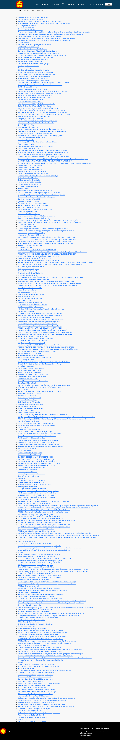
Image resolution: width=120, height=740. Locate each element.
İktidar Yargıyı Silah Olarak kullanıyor (30, 370)
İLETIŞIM (81, 4)
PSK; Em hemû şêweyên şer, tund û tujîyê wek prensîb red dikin (39, 554)
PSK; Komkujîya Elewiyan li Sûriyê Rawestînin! (33, 336)
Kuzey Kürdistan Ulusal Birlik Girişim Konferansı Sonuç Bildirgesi (39, 93)
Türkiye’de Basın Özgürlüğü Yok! (28, 269)
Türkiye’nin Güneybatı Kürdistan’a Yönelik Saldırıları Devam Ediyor (39, 326)
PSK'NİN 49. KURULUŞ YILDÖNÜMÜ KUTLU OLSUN (34, 544)
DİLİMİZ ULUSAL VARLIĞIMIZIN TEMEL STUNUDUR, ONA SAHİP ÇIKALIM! (42, 110)
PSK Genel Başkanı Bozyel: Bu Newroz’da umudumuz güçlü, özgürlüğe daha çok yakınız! (47, 641)
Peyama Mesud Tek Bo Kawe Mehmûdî (31, 715)
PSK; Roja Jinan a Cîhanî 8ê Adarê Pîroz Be (31, 343)
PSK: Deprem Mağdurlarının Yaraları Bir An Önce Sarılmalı (37, 531)
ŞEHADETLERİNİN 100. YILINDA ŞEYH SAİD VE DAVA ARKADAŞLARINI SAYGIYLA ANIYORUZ (47, 239)
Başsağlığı (21, 478)
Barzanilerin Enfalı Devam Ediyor (29, 214)
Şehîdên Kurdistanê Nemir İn (27, 87)
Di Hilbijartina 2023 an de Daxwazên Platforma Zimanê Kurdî (38, 635)
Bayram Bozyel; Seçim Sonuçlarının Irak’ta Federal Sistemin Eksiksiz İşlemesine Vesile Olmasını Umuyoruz (53, 159)
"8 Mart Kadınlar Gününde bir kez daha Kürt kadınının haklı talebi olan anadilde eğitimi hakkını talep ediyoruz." (55, 658)
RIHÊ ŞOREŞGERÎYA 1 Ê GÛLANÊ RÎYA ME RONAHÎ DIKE (36, 609)
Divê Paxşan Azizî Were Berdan (28, 379)
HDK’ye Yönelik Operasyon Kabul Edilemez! (32, 355)
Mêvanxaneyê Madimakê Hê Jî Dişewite (31, 235)
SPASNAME (21, 552)
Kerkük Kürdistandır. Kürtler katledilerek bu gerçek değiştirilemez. (40, 575)
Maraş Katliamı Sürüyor (26, 389)
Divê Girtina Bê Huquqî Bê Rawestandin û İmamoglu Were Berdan (40, 313)
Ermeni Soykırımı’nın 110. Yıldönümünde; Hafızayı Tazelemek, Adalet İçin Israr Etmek (46, 281)
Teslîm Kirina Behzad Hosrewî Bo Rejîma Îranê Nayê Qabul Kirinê (39, 434)
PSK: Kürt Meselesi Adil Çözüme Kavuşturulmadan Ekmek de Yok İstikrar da (43, 512)
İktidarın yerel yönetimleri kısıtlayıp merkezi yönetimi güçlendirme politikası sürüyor (46, 231)
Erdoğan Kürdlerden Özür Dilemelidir (30, 404)
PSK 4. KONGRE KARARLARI (27, 248)
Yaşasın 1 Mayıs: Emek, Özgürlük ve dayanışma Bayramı (36, 72)
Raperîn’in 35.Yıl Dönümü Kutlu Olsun (30, 100)
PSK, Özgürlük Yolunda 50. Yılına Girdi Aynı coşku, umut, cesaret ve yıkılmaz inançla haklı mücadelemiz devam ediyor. (56, 417)
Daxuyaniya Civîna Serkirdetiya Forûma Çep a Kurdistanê (37, 351)
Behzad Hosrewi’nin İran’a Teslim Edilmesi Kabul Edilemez (37, 436)
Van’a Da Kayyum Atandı (26, 360)
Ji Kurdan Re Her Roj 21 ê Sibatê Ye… (30, 353)
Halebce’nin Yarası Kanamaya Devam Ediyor (32, 89)
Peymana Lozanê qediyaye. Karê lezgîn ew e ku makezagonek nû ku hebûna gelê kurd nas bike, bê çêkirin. (53, 569)
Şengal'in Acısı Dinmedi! (26, 28)
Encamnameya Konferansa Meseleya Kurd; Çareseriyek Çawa (38, 491)
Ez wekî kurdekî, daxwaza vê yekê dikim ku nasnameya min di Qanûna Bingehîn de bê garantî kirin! (51, 603)
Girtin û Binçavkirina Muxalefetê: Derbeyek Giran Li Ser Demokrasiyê (41, 320)
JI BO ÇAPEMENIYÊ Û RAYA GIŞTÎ (28, 127)
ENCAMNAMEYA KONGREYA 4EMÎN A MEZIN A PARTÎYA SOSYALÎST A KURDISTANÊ (44, 241)
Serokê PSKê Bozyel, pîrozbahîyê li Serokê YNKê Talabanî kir (37, 567)
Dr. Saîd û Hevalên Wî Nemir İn (28, 178)
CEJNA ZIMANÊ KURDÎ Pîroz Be (28, 499)
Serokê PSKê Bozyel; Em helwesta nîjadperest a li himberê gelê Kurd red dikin (43, 501)
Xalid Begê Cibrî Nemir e (26, 296)
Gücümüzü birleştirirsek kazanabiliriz (30, 681)
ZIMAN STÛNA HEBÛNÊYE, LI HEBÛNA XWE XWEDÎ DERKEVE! (38, 108)
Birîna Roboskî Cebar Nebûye (27, 383)
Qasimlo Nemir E (23, 43)
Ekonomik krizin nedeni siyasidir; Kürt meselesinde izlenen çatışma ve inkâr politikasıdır (47, 584)
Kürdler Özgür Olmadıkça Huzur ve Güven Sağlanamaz (36, 442)
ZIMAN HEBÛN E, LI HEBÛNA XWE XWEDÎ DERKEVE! (34, 358)
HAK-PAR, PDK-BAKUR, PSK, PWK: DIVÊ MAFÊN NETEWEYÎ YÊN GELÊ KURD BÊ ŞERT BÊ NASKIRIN (49, 284)
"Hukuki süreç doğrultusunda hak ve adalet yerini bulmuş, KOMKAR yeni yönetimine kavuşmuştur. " (51, 654)
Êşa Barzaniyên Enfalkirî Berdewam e (30, 30)
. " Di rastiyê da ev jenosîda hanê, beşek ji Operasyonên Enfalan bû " (40, 647)
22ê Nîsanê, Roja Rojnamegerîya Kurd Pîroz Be (33, 81)
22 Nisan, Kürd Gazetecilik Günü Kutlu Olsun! (33, 78)
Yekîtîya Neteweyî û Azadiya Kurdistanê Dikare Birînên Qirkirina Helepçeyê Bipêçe (45, 334)
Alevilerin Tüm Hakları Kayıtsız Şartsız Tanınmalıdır (34, 45)
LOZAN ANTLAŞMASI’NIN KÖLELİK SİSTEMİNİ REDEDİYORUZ (37, 461)
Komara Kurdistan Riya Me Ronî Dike (30, 372)
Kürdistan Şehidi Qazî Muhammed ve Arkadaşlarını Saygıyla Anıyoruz (41, 309)
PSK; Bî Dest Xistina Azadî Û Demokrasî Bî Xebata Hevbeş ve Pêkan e (40, 630)
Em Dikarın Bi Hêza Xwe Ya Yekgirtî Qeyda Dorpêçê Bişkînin (37, 51)
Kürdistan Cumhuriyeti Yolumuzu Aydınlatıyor (33, 375)
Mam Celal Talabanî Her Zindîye (28, 421)
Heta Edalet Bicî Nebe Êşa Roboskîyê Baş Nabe (33, 696)
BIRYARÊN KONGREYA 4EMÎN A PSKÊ (30, 246)
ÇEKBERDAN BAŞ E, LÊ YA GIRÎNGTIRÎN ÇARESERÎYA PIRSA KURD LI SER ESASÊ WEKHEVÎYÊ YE (48, 220)
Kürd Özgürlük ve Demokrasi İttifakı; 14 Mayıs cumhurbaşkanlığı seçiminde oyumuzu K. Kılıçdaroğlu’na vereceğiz (55, 607)
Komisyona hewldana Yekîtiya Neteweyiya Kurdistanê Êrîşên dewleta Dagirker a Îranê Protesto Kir (50, 34)
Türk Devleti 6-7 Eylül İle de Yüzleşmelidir (31, 438)
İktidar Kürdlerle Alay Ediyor (27, 290)
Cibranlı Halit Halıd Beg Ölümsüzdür (30, 298)
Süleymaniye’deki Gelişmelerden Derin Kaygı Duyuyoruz (36, 197)
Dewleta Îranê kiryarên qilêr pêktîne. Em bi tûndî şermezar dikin (39, 588)
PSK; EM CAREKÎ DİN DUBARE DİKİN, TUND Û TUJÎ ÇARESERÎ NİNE (39, 563)
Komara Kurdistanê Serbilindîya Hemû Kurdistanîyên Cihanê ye (39, 683)
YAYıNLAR (71, 4)
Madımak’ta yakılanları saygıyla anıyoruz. (31, 474)
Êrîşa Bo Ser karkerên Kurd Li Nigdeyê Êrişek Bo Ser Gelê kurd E (39, 193)
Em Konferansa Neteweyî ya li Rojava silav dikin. (34, 279)
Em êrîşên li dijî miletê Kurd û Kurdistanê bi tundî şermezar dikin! (39, 36)
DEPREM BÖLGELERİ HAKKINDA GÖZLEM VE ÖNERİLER (36, 673)
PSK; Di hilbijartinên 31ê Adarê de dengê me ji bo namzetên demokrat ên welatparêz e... (47, 520)
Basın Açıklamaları (37, 11)
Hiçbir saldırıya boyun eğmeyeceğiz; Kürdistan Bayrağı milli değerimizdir (42, 700)
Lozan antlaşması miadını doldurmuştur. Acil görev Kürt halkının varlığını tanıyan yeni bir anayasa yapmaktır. (54, 571)
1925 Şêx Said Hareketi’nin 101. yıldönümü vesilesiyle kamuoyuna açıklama (42, 112)
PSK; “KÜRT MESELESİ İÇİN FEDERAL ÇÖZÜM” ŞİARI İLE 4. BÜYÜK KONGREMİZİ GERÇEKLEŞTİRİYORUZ (51, 265)
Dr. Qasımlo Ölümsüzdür (26, 224)
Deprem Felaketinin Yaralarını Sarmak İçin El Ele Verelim (36, 664)
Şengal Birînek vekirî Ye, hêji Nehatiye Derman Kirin (35, 210)
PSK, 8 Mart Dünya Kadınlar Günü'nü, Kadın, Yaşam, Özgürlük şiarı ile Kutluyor (44, 527)
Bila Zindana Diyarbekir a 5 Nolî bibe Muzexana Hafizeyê (36, 690)
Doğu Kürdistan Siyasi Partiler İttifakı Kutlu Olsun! (34, 106)
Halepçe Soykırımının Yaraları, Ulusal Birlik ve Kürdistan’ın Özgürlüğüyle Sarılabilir (45, 332)
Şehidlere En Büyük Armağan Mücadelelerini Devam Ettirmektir (39, 463)
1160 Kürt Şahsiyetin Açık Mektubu (29, 605)
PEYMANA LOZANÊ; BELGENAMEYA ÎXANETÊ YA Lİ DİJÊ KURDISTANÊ (40, 599)
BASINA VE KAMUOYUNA (26, 125)
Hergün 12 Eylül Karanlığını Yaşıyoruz (30, 184)
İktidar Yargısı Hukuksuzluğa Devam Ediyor (32, 368)
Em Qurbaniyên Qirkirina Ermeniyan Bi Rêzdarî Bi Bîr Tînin (37, 74)
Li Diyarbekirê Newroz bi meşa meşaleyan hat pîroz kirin (36, 514)
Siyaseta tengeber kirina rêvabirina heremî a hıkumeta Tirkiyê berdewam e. (43, 229)
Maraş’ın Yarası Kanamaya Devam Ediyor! (31, 138)
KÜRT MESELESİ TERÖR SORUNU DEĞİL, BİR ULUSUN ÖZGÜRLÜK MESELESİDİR (44, 23)
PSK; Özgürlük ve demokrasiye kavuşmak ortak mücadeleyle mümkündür (42, 632)
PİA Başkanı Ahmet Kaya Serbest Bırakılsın (32, 489)
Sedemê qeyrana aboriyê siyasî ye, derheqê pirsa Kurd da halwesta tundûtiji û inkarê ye (47, 582)
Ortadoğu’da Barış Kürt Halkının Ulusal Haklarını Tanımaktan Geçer (40, 85)
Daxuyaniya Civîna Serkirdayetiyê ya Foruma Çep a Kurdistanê (38, 260)
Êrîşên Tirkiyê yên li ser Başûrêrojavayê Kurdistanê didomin (37, 324)
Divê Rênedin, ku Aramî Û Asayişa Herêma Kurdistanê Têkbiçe (38, 444)
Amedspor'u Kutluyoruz (26, 68)
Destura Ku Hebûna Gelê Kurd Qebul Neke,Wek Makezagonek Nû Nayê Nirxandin (45, 558)
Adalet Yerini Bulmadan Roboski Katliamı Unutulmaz (35, 694)
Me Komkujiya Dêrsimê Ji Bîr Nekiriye (30, 62)
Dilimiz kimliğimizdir (24, 427)
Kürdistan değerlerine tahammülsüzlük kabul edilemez (36, 702)
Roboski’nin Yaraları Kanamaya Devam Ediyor (33, 381)
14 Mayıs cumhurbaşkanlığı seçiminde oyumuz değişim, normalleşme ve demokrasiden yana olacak (51, 613)
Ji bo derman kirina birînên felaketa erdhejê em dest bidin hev (38, 666)
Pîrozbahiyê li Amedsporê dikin (28, 66)
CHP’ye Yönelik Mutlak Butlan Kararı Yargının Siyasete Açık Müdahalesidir (42, 55)
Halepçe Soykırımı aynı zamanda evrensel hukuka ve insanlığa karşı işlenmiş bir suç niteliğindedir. (50, 649)
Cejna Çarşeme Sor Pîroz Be (27, 292)
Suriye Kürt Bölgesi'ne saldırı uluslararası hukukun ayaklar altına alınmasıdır (43, 590)
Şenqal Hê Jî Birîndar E (25, 451)
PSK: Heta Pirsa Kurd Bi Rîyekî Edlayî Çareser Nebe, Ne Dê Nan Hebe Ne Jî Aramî (44, 510)
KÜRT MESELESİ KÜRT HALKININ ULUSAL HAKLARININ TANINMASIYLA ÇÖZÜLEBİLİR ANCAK (48, 349)
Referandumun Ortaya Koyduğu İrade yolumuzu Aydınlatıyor (38, 176)
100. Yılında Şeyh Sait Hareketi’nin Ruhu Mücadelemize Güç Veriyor (40, 364)
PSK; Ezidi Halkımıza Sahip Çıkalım (29, 586)
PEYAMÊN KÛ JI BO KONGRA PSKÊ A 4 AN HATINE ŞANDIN (37, 250)
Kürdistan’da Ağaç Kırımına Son (28, 201)
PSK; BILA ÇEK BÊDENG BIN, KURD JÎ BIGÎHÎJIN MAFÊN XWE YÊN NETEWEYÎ (42, 330)
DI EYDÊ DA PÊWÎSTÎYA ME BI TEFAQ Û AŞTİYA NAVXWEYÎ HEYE (38, 256)
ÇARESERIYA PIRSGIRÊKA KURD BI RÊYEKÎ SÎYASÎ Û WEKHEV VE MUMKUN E (42, 150)
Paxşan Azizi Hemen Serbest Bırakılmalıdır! (32, 377)
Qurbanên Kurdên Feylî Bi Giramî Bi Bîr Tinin (32, 305)
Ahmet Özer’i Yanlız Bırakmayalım (29, 413)
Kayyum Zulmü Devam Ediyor (27, 400)
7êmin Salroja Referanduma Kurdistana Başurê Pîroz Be (36, 425)
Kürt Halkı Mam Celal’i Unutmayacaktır (31, 165)
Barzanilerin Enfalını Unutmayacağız (30, 453)
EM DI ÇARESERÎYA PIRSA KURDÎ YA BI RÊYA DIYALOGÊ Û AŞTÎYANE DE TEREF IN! (44, 385)
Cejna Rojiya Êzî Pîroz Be (26, 140)
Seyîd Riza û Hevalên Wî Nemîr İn (29, 402)
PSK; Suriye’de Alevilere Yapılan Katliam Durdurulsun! (35, 339)
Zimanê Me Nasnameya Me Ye (28, 186)
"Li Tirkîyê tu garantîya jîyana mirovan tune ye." (33, 645)
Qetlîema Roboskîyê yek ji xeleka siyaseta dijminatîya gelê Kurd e (39, 546)
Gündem (26, 11)
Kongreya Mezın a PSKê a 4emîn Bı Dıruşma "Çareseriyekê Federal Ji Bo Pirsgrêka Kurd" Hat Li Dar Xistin (52, 252)
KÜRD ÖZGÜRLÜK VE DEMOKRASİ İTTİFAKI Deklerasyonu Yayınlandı (40, 639)
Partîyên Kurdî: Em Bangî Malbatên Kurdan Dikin (34, 685)
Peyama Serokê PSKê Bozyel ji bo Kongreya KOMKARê (36, 597)
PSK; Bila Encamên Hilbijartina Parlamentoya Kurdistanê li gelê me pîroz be (43, 415)
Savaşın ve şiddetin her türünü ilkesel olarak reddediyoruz (37, 556)
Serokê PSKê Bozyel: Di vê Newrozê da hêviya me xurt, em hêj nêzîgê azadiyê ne (44, 643)
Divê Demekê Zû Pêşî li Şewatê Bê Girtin (31, 482)
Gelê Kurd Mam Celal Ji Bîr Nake (28, 167)
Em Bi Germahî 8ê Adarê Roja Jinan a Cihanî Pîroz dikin (36, 95)
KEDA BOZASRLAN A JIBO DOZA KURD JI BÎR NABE (34, 117)
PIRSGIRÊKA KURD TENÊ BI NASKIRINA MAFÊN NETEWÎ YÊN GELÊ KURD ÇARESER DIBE (46, 347)
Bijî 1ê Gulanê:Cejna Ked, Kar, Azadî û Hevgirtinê (33, 70)
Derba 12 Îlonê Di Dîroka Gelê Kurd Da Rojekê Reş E (35, 432)
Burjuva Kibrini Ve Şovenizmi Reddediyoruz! (32, 49)
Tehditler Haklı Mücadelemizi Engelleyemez (32, 628)
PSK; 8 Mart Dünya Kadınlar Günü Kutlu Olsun (33, 341)
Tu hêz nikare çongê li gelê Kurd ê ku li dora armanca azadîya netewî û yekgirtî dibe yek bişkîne (49, 548)
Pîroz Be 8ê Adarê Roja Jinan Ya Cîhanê (30, 711)
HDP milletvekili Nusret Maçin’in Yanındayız (32, 717)
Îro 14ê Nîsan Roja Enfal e (26, 626)
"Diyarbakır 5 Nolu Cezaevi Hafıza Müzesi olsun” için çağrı (37, 692)
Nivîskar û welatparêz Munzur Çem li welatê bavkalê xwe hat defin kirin (41, 704)
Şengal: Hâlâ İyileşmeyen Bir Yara (29, 207)
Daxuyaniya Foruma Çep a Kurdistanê (30, 19)
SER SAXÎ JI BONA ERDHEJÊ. (27, 668)
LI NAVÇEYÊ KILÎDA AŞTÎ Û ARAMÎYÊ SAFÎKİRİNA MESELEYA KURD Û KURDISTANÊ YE (45, 161)
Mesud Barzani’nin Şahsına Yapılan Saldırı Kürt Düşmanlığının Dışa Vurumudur (44, 157)
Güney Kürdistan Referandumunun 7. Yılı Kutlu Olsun (35, 423)
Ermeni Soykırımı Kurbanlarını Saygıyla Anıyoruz (34, 76)
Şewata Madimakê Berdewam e (28, 476)
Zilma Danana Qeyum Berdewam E (29, 398)
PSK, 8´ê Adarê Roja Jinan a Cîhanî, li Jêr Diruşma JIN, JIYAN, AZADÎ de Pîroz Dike (44, 525)
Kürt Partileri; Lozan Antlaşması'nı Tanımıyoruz (33, 580)
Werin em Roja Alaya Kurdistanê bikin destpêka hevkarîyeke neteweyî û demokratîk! (46, 706)
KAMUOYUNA (22, 719)
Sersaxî (20, 662)
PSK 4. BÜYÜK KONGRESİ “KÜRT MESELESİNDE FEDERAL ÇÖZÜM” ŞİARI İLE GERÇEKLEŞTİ (47, 254)
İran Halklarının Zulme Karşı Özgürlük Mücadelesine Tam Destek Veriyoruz (43, 131)
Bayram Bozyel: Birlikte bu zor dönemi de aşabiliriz (34, 677)
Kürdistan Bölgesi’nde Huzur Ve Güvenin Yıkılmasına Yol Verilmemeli (40, 446)
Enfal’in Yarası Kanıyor (25, 300)
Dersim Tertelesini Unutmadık (28, 271)
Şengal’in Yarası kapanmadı (27, 449)
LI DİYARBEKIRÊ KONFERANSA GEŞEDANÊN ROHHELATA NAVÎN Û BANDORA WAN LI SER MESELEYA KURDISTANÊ (54, 163)
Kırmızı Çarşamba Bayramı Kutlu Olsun (31, 294)
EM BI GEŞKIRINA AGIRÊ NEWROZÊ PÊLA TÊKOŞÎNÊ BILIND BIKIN (39, 516)
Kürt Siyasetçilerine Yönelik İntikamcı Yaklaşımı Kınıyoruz (36, 497)
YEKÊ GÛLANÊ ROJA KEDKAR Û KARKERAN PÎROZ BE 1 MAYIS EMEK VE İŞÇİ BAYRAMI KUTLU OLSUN (50, 277)
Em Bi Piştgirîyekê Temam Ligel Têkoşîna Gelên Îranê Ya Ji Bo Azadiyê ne (41, 129)
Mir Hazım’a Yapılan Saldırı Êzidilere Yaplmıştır (33, 205)
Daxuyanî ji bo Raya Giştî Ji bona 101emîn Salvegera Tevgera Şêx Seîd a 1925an (44, 114)
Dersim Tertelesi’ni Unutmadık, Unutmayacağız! (34, 64)
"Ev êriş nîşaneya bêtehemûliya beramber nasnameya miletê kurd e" (40, 660)
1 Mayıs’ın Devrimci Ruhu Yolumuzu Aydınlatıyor (34, 611)
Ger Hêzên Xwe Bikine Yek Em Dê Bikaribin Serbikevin (35, 679)
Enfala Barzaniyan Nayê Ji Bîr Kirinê (29, 455)
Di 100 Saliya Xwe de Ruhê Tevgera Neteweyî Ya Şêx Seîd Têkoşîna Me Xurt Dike (44, 362)
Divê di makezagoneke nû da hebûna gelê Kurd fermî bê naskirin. (39, 578)
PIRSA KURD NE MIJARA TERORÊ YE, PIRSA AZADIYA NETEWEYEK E (39, 21)
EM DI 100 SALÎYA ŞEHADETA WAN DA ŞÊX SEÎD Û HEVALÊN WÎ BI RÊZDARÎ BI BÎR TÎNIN (46, 237)
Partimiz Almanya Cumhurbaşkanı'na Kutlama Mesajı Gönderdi (39, 713)
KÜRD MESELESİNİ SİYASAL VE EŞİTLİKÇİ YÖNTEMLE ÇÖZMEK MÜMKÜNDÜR (43, 152)
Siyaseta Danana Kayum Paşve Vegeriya (31, 408)
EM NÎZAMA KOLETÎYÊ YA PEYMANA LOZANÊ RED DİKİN (36, 459)
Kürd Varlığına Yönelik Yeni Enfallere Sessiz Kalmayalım (36, 123)
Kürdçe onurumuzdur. (25, 188)
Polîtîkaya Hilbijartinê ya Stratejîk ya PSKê (31, 620)
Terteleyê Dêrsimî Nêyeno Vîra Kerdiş (30, 273)
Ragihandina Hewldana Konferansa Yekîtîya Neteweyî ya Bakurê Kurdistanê (43, 91)
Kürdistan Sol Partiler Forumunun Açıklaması (33, 17)
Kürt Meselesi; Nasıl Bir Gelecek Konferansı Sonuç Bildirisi (37, 493)
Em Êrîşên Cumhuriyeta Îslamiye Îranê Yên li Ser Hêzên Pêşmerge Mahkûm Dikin (44, 40)
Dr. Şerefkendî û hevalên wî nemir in (30, 429)
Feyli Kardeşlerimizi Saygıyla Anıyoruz (30, 307)
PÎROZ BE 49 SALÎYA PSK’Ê (26, 542)
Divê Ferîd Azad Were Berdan (27, 470)
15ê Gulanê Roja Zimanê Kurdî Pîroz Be (31, 267)
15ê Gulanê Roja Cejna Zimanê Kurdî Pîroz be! (33, 59)
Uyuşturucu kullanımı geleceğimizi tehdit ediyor (34, 709)
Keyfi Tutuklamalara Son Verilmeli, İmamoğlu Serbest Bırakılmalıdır (40, 315)
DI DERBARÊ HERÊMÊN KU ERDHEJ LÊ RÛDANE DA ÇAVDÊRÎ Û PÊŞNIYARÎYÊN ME (44, 671)
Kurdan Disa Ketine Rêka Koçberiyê (29, 394)
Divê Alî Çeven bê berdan (26, 410)
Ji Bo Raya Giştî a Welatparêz (27, 472)
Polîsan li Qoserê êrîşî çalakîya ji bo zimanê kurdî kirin (35, 57)
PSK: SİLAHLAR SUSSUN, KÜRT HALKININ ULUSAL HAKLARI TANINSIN (40, 328)
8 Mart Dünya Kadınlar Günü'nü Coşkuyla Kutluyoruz (35, 98)
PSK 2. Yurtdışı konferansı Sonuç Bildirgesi (32, 721)
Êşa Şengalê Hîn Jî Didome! (27, 26)
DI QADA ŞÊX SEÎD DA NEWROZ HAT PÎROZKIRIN (34, 317)
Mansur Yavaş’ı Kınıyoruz (26, 311)
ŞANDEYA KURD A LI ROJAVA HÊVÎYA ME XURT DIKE (34, 258)
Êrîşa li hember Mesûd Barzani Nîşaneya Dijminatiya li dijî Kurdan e (40, 155)
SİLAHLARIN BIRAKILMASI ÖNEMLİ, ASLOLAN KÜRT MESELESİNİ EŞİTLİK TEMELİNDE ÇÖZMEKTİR (49, 222)
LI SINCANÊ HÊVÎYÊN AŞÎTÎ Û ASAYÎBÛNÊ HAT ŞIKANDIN (36, 495)
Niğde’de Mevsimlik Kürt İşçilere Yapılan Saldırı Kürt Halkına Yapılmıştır (41, 195)
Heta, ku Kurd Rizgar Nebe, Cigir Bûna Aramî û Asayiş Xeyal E (38, 440)
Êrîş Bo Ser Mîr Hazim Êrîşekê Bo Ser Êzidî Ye (32, 203)
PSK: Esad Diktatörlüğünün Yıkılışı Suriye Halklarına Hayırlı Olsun (39, 391)
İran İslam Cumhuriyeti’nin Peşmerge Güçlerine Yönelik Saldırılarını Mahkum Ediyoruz (46, 38)
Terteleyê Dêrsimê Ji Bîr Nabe (27, 275)
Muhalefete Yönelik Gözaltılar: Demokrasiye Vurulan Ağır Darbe (39, 322)
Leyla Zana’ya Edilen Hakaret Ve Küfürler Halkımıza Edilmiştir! (38, 142)
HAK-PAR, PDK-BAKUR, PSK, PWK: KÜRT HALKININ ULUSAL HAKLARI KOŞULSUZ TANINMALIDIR (49, 286)
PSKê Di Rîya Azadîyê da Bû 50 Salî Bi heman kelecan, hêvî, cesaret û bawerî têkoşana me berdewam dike (52, 419)
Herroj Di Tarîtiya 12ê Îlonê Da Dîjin (29, 182)
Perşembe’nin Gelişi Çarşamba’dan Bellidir (32, 172)
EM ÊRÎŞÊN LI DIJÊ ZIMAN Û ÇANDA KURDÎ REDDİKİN (35, 457)
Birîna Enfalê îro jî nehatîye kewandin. (30, 303)
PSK (37, 4)
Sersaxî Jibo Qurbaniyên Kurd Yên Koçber (31, 480)
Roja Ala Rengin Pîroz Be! (26, 144)
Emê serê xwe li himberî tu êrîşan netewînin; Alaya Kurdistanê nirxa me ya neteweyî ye (46, 698)
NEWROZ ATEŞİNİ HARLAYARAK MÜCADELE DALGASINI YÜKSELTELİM (40, 518)
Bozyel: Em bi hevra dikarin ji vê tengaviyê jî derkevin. (35, 675)
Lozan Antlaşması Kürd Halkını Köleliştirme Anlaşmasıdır (36, 216)
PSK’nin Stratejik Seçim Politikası (28, 622)
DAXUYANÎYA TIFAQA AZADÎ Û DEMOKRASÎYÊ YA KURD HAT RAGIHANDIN (42, 637)
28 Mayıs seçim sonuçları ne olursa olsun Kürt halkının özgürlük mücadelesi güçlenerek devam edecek (52, 601)
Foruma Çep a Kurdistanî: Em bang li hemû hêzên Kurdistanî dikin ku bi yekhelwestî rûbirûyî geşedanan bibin (54, 32)
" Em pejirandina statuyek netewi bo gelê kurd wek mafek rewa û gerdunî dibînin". (45, 656)
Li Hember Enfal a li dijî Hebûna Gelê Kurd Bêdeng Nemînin (37, 121)
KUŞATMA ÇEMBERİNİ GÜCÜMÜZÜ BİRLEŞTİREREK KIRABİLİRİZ (38, 53)
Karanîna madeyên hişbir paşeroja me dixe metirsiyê (35, 146)
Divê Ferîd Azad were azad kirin (28, 47)
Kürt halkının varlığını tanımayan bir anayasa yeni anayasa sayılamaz (40, 561)
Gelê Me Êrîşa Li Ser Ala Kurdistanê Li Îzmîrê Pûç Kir (35, 133)
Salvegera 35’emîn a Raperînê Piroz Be (30, 102)
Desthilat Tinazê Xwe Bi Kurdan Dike (30, 288)
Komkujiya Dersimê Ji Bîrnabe (28, 487)
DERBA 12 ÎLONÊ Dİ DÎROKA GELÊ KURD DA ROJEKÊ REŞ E (37, 573)
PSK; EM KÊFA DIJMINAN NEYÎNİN (29, 592)
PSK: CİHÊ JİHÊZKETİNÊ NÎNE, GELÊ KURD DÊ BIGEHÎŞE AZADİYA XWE (40, 594)
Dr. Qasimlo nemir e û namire (27, 226)
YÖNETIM (45, 4)
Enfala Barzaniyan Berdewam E (28, 212)
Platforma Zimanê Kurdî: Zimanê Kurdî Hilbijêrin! (34, 687)
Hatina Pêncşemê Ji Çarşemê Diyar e (30, 169)
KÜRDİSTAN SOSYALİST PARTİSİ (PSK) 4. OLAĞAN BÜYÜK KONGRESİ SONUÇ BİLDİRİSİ (46, 243)
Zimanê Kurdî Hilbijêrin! (26, 366)
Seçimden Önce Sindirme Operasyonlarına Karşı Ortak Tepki (38, 618)
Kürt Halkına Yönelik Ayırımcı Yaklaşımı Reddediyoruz (35, 503)
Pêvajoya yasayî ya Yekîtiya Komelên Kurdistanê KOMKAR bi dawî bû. (40, 652)
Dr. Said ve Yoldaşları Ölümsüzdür (29, 180)
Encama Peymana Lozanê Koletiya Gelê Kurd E (33, 218)
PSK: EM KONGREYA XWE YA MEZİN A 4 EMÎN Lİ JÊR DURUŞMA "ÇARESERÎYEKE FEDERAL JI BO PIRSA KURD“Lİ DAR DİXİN (57, 262)
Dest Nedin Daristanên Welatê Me (29, 199)
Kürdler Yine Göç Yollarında (27, 396)
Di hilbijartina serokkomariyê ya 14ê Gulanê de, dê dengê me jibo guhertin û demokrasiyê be (49, 616)
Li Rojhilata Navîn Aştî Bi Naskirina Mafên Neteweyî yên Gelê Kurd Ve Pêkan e (43, 83)
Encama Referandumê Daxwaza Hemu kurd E (33, 174)
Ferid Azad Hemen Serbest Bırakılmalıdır (31, 468)
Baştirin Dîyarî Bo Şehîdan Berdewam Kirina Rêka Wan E (36, 465)
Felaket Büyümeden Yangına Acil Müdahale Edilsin (34, 484)
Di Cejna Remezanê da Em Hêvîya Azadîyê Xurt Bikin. (35, 624)
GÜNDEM (55, 4)
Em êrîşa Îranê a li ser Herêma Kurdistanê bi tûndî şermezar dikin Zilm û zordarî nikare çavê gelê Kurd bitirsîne (54, 533)
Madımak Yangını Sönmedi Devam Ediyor (31, 233)
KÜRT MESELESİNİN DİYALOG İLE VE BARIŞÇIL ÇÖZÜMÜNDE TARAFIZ (40, 387)
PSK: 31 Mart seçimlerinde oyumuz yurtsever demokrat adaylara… (40, 523)
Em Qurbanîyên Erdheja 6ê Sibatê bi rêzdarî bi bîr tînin (36, 529)
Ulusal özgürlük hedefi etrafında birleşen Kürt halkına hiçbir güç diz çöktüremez (44, 550)
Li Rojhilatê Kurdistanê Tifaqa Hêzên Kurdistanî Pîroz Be (36, 104)
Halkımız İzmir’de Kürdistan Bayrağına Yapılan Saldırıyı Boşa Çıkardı (40, 136)
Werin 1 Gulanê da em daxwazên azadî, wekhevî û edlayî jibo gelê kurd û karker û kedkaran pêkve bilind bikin (54, 508)
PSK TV (63, 4)
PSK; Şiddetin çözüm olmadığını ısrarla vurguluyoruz (35, 565)
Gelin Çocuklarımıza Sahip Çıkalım (29, 148)
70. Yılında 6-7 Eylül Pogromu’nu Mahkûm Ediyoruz (35, 191)
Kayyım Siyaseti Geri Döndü (27, 406)
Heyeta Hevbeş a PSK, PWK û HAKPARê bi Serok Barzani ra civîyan (39, 345)
